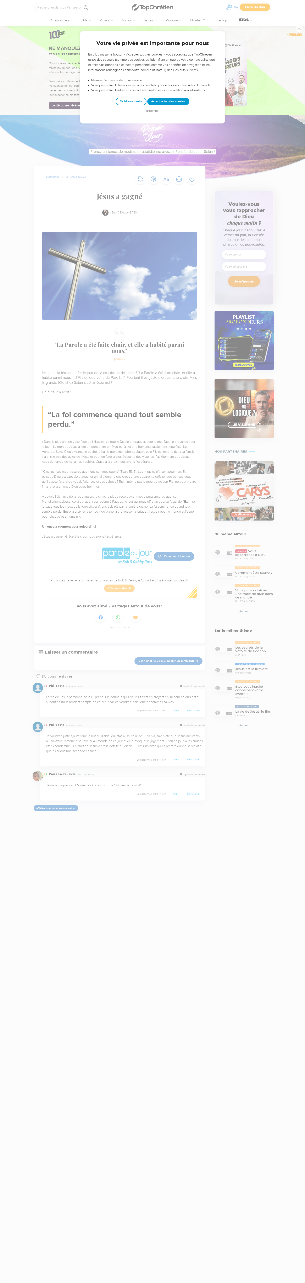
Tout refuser (152, 111)
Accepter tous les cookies (168, 101)
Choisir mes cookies (131, 101)
